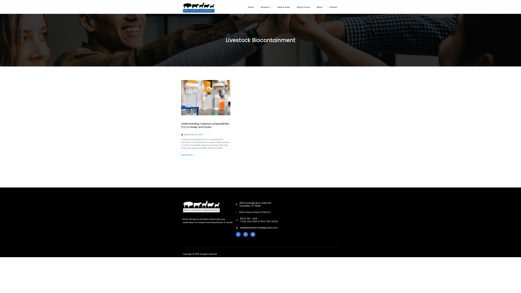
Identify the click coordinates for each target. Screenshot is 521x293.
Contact (333, 7)
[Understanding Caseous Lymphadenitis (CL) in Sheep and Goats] (205, 97)
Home (251, 7)
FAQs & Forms (303, 7)
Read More (187, 155)
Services (265, 7)
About (319, 7)
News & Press (284, 7)
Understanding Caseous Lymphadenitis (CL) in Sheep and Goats (205, 125)
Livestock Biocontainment (260, 40)
